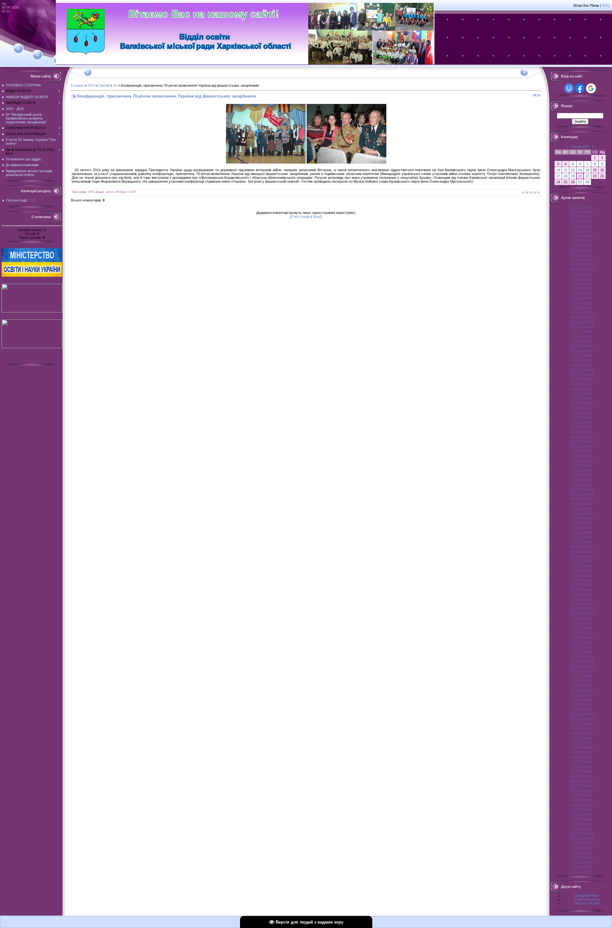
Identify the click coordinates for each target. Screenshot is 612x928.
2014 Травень (582, 469)
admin (110, 192)
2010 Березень (582, 235)
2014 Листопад (582, 498)
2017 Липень (582, 651)
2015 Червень (582, 532)
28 (587, 182)
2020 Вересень (582, 833)
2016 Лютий (581, 570)
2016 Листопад (582, 613)
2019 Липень (582, 766)
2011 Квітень (582, 293)
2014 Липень (582, 479)
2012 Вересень (582, 374)
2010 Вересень (582, 259)
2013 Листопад (582, 441)
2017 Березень (582, 632)
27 (580, 182)
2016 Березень (582, 575)
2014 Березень (582, 460)
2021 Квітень (582, 866)
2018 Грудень (582, 732)
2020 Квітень (582, 809)
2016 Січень (582, 565)
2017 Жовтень (581, 666)
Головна (77, 85)
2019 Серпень (582, 771)
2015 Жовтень (581, 551)
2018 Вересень (582, 718)
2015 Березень (582, 517)
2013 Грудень (582, 446)
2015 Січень (582, 508)
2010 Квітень (582, 240)
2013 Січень (582, 393)
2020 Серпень (582, 828)
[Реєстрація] (37, 55)
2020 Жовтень (581, 838)
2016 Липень (582, 594)
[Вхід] (58, 60)
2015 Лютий (581, 513)
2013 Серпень (582, 426)
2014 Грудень (582, 503)
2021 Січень (582, 852)
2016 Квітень (582, 579)
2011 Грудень (582, 331)
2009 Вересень (582, 211)
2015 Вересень (582, 546)
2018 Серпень (582, 713)
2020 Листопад (582, 842)
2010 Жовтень (581, 264)
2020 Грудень (582, 847)
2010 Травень (582, 245)
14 (587, 170)
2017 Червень (582, 646)
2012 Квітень (582, 350)
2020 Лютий (581, 799)
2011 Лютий (581, 283)
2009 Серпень (582, 206)
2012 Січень (582, 336)
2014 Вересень (582, 489)
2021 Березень (582, 862)
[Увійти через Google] (591, 88)
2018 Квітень (582, 694)
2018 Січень (582, 680)
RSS (605, 5)
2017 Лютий (581, 627)
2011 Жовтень (582, 321)
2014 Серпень (582, 484)
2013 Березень (582, 403)
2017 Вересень (582, 661)
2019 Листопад (582, 785)
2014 (91, 85)
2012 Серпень (582, 369)
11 (565, 170)
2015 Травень (582, 527)
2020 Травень (582, 814)
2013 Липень (582, 422)
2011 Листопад (582, 326)
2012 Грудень (582, 388)
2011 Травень (582, 297)
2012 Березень (582, 345)
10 (558, 170)
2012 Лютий (581, 340)
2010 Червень (582, 250)
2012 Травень (582, 355)
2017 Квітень (582, 637)
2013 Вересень (582, 431)
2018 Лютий (581, 685)
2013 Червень (582, 417)
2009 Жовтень (581, 216)
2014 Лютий (581, 455)
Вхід (316, 216)
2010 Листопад (582, 269)
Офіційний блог (586, 895)
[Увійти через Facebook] (580, 88)
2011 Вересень (582, 316)
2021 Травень (582, 871)
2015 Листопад (582, 556)
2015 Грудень (582, 560)
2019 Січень (582, 737)
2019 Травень (582, 756)
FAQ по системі (586, 903)
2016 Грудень (582, 618)
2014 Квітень (582, 465)
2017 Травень (582, 642)
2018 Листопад (582, 728)
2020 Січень (582, 795)
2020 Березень (582, 804)
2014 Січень (582, 450)
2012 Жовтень (581, 379)
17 (558, 176)
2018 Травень (582, 699)
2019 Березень (582, 747)
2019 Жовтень (581, 780)
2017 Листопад (582, 670)
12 (573, 170)
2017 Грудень (582, 675)
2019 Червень (582, 761)
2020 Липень (582, 823)
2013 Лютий (581, 398)
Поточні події (16, 200)
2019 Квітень (582, 752)
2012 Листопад (582, 383)
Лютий (104, 85)
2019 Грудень (582, 790)
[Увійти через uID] (569, 88)
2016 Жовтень (581, 608)
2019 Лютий (581, 742)
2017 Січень (582, 623)
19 (573, 176)
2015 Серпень (582, 541)
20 (115, 85)
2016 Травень (582, 584)
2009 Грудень (582, 221)
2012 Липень (582, 364)
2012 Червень (582, 360)
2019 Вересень (582, 776)
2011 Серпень (582, 312)
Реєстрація (301, 216)
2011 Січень (581, 278)
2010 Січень (582, 226)
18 (565, 176)
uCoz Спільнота (586, 899)
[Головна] (18, 48)
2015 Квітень (582, 522)
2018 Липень (582, 709)
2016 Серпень (582, 599)
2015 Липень (582, 536)
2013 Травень (582, 412)
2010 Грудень (582, 273)
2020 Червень (582, 819)
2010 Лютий (581, 230)
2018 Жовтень (581, 723)
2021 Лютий (581, 857)
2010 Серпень (582, 254)
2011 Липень (582, 307)
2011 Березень (582, 288)
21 (587, 176)
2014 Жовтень (581, 493)
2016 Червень (582, 589)
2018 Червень (582, 704)
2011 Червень (582, 302)
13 (580, 170)
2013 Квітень (582, 407)
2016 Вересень (582, 603)
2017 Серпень (582, 656)
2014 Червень (582, 474)
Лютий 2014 (580, 147)
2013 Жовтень (581, 436)
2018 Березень (582, 689)
